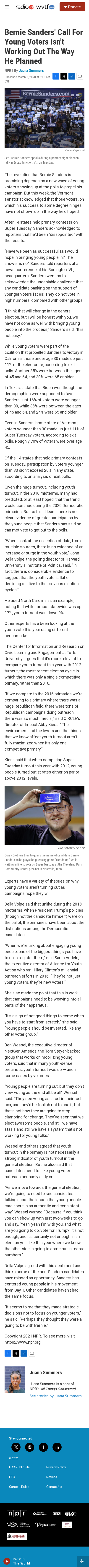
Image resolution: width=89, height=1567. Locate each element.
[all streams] (83, 1561)
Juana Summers (31, 70)
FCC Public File (19, 1467)
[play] (7, 1561)
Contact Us (54, 1487)
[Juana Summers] (15, 1379)
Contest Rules (19, 1487)
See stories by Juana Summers (56, 1395)
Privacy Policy (56, 1467)
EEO (12, 1477)
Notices (51, 1477)
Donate (74, 7)
